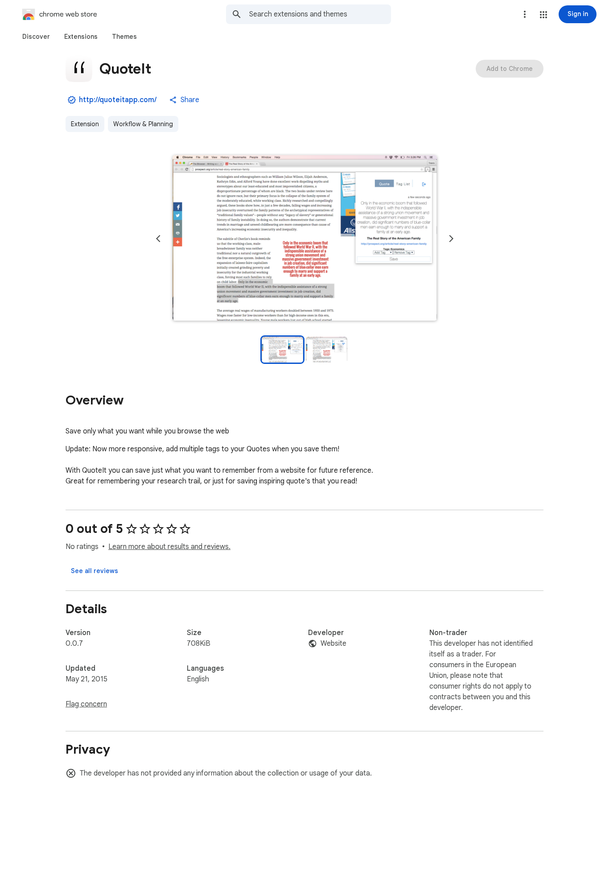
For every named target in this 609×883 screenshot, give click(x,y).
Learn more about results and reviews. (169, 546)
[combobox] (320, 14)
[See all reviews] (94, 571)
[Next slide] (451, 239)
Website (333, 643)
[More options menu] (525, 14)
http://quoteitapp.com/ (117, 99)
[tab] (36, 37)
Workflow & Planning (143, 124)
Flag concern (86, 704)
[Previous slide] (158, 239)
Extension (85, 124)
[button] (543, 15)
